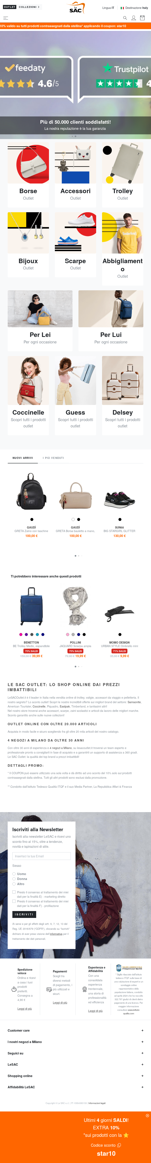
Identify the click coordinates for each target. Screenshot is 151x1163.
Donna (22, 878)
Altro (20, 884)
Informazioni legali (96, 1103)
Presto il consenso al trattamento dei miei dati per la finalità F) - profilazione (42, 903)
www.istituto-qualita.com (131, 1011)
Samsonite (134, 702)
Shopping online (20, 1076)
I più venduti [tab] (53, 458)
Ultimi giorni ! (106, 1119)
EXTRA (106, 1127)
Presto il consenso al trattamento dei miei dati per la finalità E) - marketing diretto (42, 894)
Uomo (21, 874)
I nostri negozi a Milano (25, 1041)
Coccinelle (39, 706)
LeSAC (13, 1064)
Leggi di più (24, 1009)
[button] (69, 136)
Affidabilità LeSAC (21, 1087)
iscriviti (24, 914)
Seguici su (15, 1053)
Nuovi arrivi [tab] (23, 458)
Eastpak (65, 706)
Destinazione (136, 8)
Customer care (19, 1030)
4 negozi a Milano (61, 748)
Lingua (108, 8)
